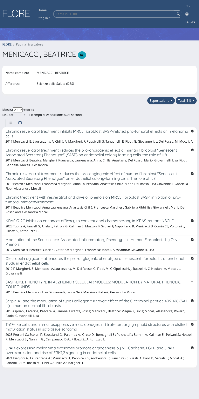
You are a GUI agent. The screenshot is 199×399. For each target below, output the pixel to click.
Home (42, 10)
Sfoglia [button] (43, 18)
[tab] (10, 123)
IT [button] (186, 6)
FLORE (7, 44)
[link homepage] (17, 14)
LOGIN (190, 22)
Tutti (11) (185, 100)
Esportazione (160, 100)
